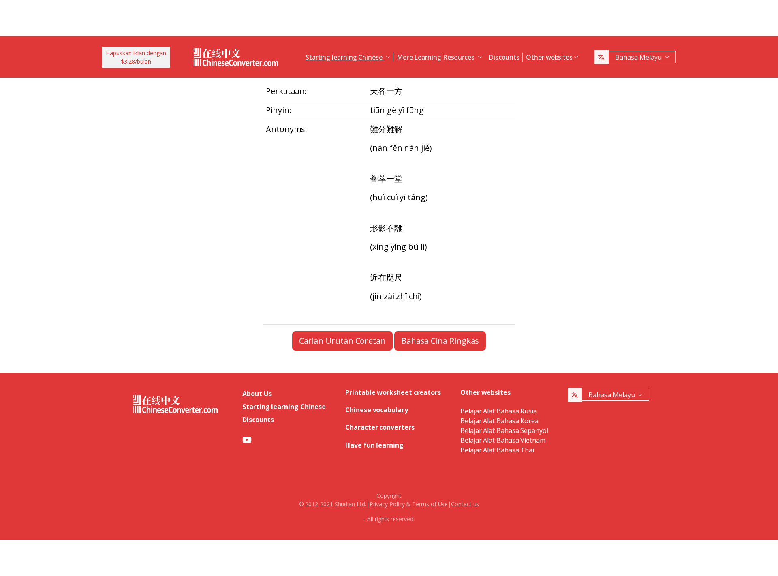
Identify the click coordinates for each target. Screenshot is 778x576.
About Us (256, 393)
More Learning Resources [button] (436, 57)
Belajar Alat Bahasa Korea (499, 420)
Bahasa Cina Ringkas (440, 340)
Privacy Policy (387, 504)
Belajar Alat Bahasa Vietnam (502, 440)
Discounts (504, 57)
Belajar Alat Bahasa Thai (497, 449)
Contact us (465, 504)
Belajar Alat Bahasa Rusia (498, 411)
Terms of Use (430, 504)
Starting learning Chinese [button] (345, 57)
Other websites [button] (549, 57)
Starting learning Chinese (284, 406)
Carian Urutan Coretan (342, 340)
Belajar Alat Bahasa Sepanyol (504, 430)
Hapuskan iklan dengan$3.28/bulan (136, 57)
